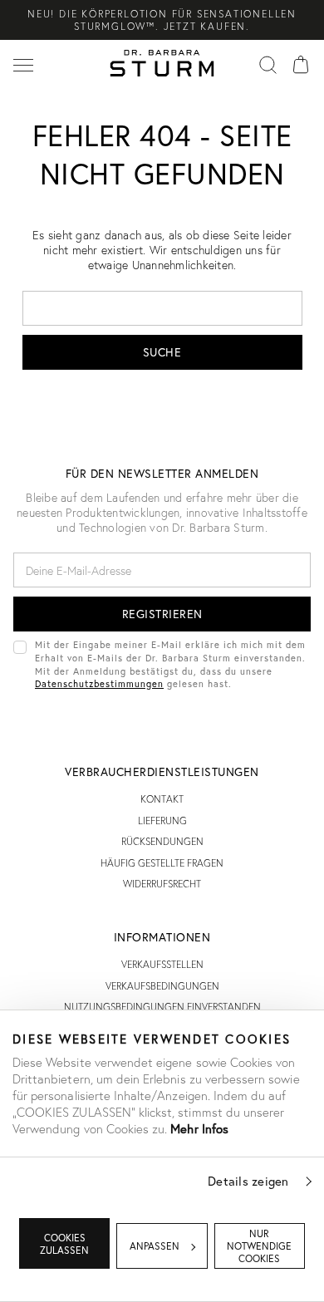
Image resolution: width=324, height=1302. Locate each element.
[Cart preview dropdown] (301, 63)
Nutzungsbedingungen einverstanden (162, 1006)
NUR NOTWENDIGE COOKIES (259, 1246)
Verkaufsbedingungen (162, 986)
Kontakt (162, 799)
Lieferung (162, 820)
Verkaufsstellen (162, 964)
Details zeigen (248, 1180)
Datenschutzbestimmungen (99, 683)
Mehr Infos (199, 1128)
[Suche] (267, 63)
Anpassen (154, 1246)
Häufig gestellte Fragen (162, 863)
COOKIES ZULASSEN (64, 1243)
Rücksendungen (162, 841)
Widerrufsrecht (162, 883)
